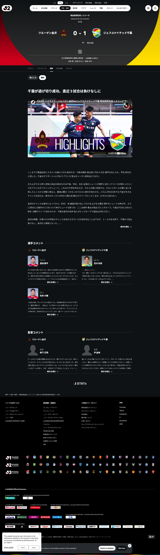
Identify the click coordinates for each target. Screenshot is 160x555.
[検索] (155, 8)
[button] (148, 8)
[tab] (31, 68)
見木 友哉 (90, 43)
